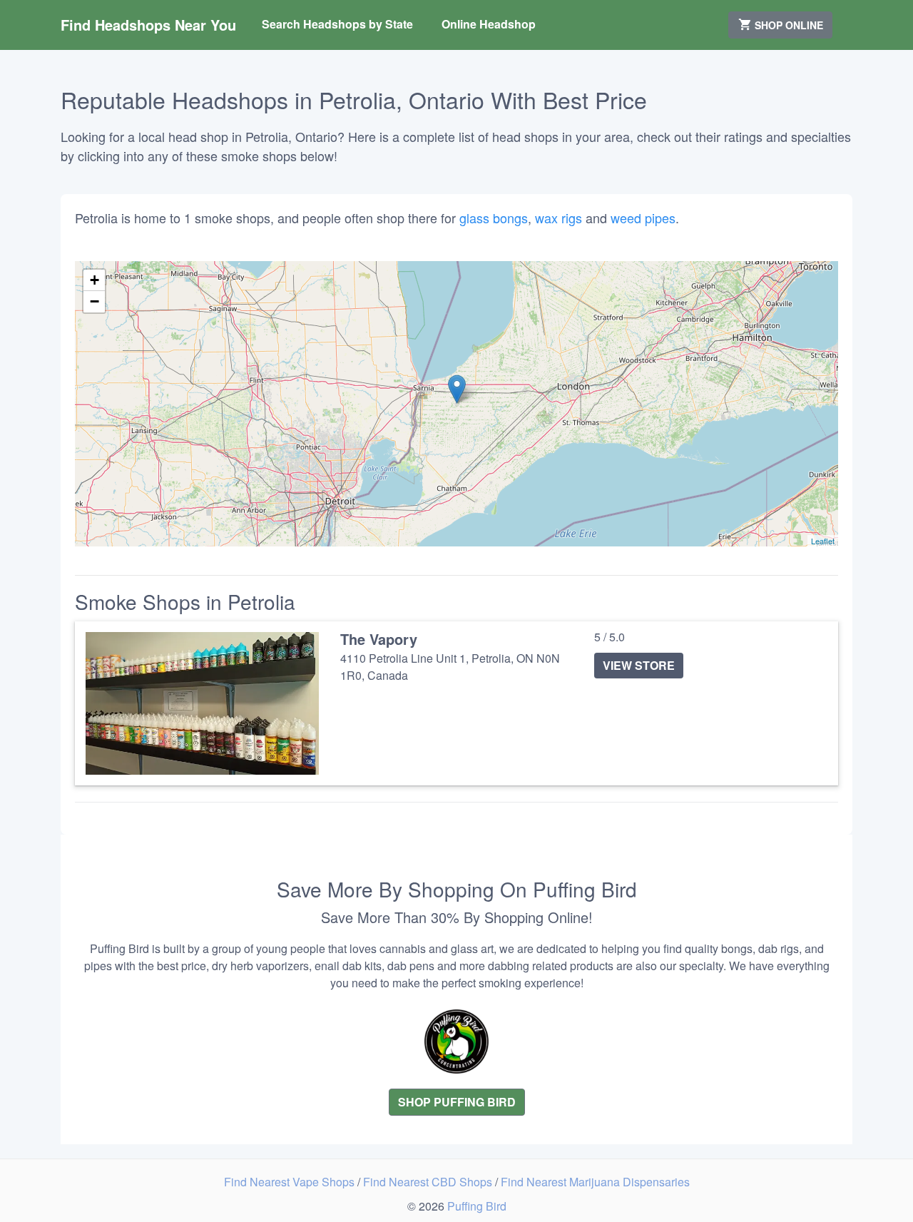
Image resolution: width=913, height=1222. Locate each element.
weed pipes (643, 217)
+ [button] (94, 280)
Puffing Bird (476, 1206)
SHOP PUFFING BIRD (457, 1102)
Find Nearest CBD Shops (429, 1181)
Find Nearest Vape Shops (290, 1181)
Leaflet (823, 540)
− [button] (94, 301)
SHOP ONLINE (787, 25)
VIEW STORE (639, 665)
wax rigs (558, 217)
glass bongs (493, 217)
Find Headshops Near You (148, 24)
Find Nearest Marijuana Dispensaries (595, 1181)
